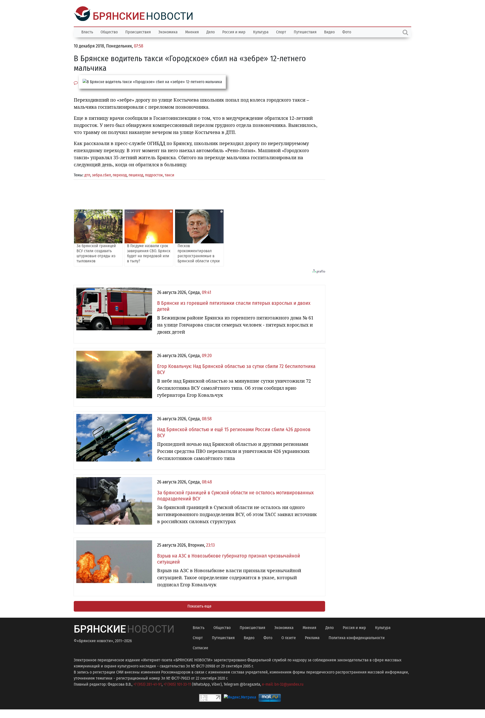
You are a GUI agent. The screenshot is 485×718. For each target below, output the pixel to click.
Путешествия (305, 31)
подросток (154, 174)
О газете (288, 637)
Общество (109, 31)
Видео (329, 31)
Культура (261, 31)
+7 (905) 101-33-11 (177, 683)
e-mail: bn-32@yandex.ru (282, 683)
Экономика (168, 31)
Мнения (192, 31)
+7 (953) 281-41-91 (147, 683)
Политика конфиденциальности (357, 637)
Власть (87, 31)
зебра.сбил (101, 174)
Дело (210, 31)
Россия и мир (234, 31)
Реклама (312, 637)
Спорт (281, 31)
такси (169, 174)
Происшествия (138, 31)
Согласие (200, 647)
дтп (87, 174)
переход (120, 174)
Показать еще (199, 605)
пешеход (136, 174)
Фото (346, 31)
